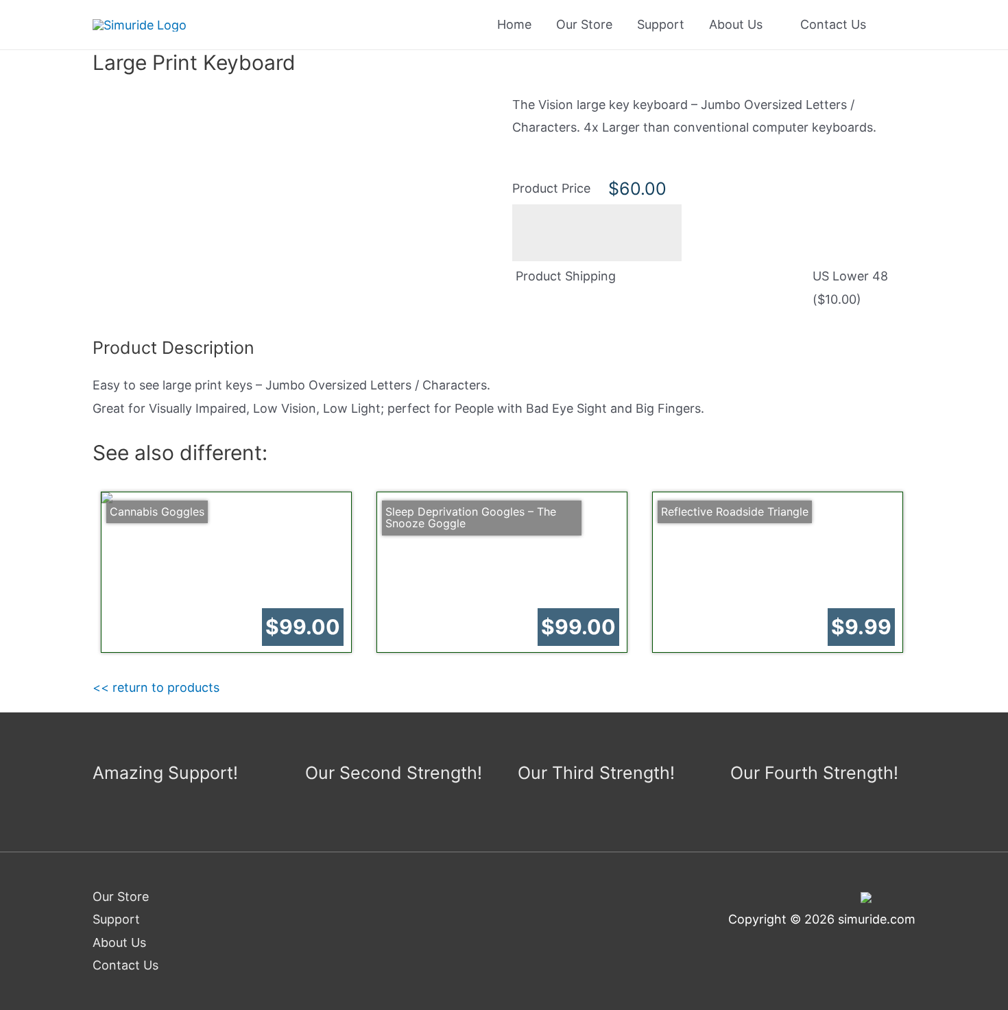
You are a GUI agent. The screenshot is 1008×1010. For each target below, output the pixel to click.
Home (514, 24)
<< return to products (156, 687)
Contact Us (833, 24)
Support (660, 24)
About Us (736, 24)
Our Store (584, 24)
